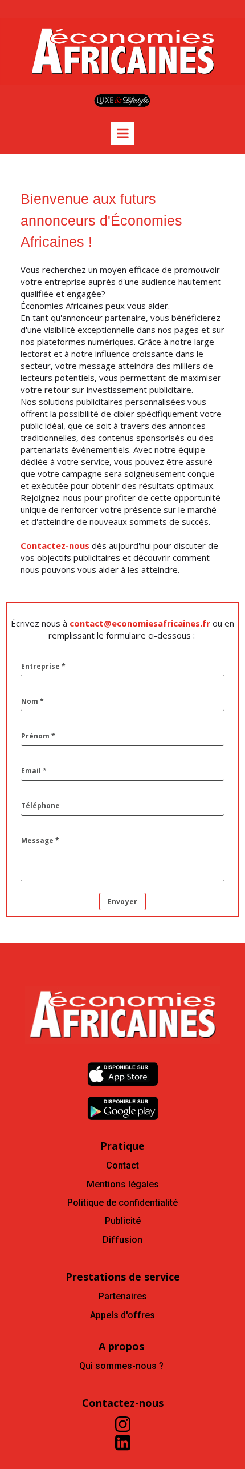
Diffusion (122, 1239)
